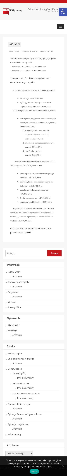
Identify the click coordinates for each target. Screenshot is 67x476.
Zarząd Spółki (19, 373)
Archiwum (15, 44)
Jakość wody (14, 271)
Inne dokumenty (25, 377)
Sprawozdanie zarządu (19, 404)
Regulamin (13, 292)
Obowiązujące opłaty (18, 281)
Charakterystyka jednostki (21, 358)
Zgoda (34, 471)
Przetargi (12, 330)
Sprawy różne (15, 307)
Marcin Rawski (46, 51)
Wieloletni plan (15, 353)
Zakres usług (14, 434)
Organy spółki (15, 368)
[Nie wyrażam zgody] (63, 466)
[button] (63, 12)
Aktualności (13, 325)
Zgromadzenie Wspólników (26, 393)
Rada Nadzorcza (20, 383)
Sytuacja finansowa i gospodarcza (25, 414)
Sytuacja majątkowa (18, 424)
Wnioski (12, 302)
